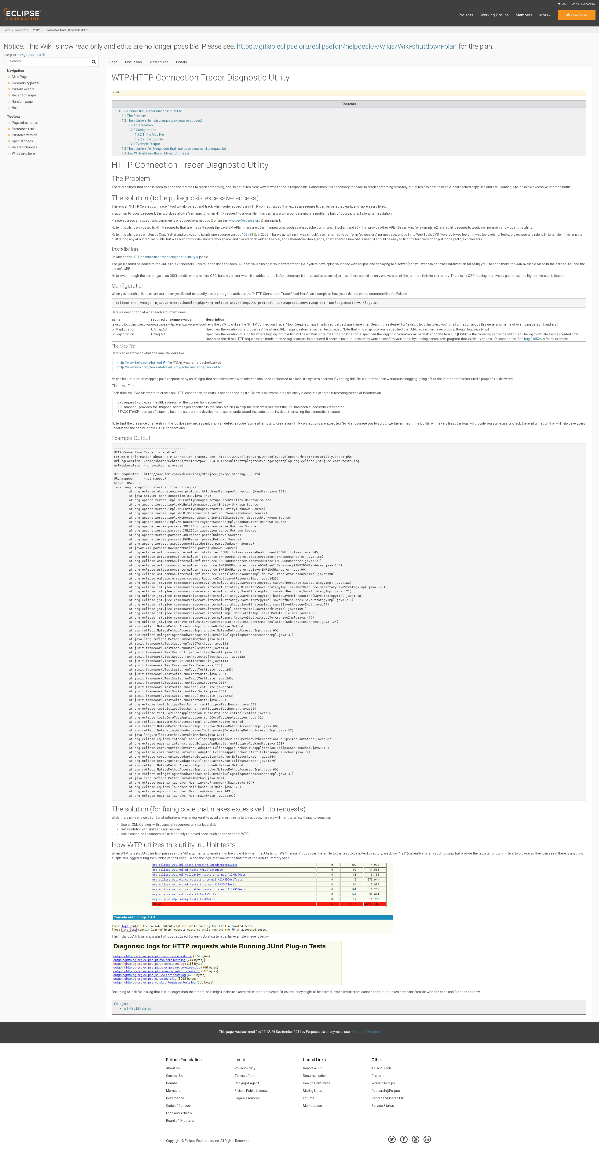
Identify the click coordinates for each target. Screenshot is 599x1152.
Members (524, 15)
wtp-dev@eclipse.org (244, 220)
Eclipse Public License (251, 1091)
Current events (23, 89)
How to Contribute (316, 1083)
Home (7, 30)
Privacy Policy (245, 1068)
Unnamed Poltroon (366, 1032)
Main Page (20, 77)
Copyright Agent (247, 1083)
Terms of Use (245, 1076)
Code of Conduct (178, 1106)
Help (15, 108)
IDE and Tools (382, 1068)
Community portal (25, 83)
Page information (25, 123)
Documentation (315, 1076)
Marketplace (312, 1106)
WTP (117, 92)
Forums (308, 1098)
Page (113, 62)
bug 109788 (244, 234)
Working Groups (494, 15)
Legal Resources (247, 1098)
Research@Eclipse (386, 1091)
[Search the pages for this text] (94, 61)
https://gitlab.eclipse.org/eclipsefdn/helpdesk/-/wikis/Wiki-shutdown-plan (347, 46)
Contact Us (174, 1076)
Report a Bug (312, 1068)
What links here (23, 153)
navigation (25, 55)
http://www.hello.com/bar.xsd (139, 362)
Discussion (133, 62)
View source (159, 62)
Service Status (383, 1106)
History (181, 62)
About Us (173, 1068)
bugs (206, 220)
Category (121, 1004)
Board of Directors (180, 1121)
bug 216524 (533, 339)
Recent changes (24, 95)
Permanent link (23, 129)
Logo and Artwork (179, 1113)
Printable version (24, 135)
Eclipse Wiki (22, 30)
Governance (175, 1098)
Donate (171, 1083)
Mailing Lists (312, 1091)
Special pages (22, 141)
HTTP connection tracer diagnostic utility (164, 257)
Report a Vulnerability (388, 1098)
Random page (22, 101)
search (40, 55)
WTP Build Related (137, 1008)
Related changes (24, 147)
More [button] (543, 15)
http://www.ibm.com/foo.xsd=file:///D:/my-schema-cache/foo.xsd (167, 367)
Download (578, 15)
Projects (465, 15)
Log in (565, 3)
